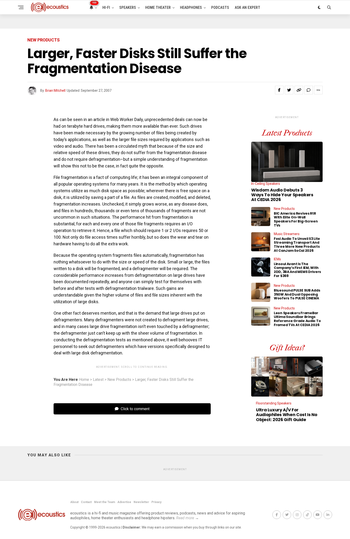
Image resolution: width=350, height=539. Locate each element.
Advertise (124, 502)
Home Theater (158, 7)
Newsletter (141, 502)
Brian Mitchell (55, 90)
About (74, 502)
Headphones (191, 7)
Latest (98, 380)
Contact (86, 502)
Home (84, 380)
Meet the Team (104, 502)
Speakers (127, 7)
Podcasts (220, 7)
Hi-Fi (106, 7)
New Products (119, 380)
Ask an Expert (247, 7)
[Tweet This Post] (289, 90)
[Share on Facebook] (279, 90)
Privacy (156, 502)
